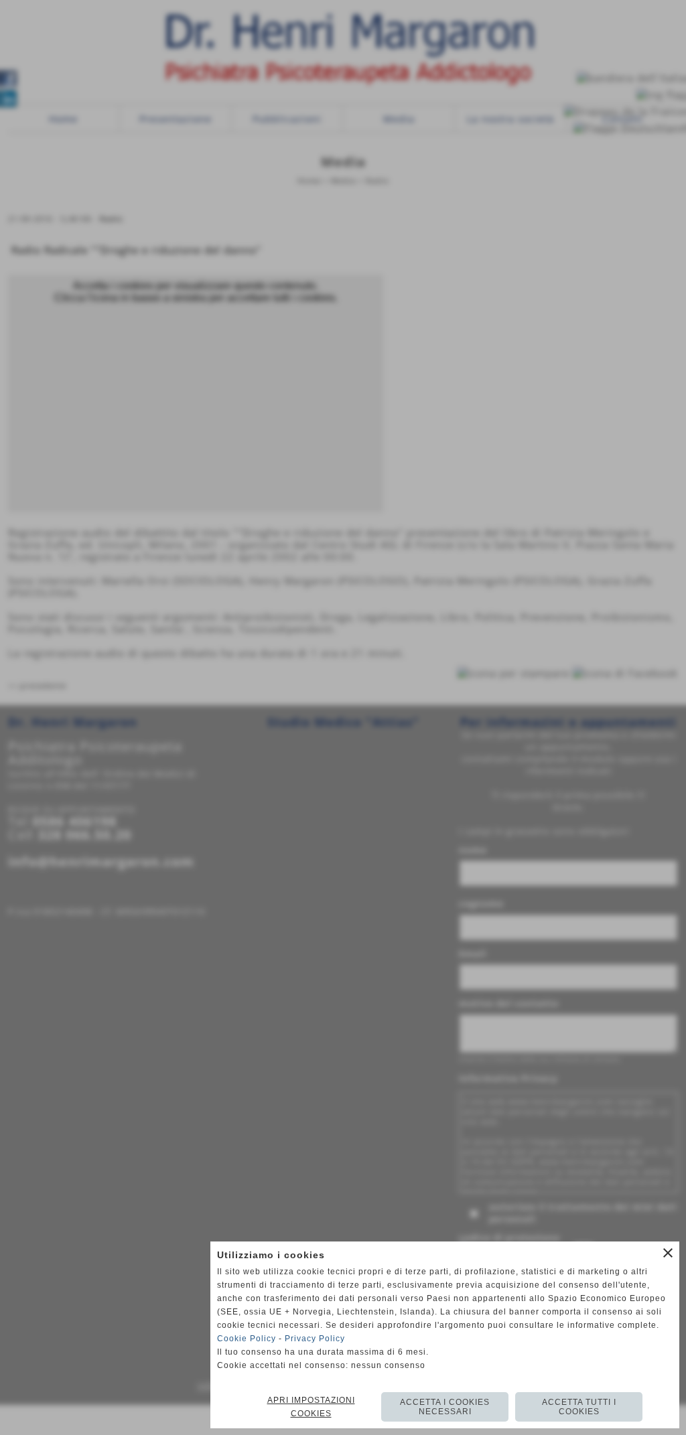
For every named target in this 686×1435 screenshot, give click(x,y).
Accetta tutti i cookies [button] (579, 1407)
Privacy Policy (315, 1338)
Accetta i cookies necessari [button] (445, 1407)
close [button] (668, 1253)
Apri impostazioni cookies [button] (311, 1406)
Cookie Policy (246, 1338)
